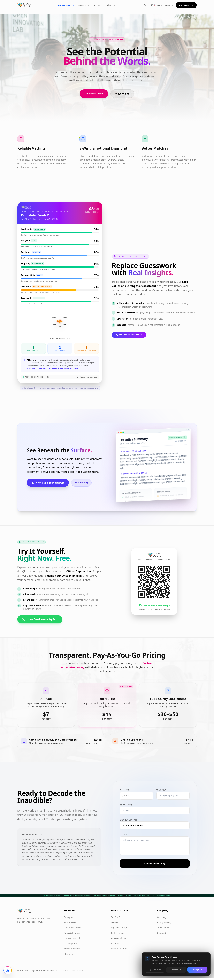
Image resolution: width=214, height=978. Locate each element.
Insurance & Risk (72, 938)
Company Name (126, 805)
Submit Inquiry (153, 863)
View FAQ (83, 482)
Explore (96, 5)
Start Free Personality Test (42, 619)
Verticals (82, 5)
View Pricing (122, 93)
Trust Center (163, 927)
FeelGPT (114, 922)
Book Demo (184, 5)
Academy (114, 943)
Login (168, 5)
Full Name (124, 790)
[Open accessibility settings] (7, 970)
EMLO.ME (115, 917)
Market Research (72, 948)
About (110, 5)
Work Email (161, 790)
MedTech (68, 954)
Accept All (197, 969)
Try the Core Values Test (127, 334)
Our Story (161, 917)
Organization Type (128, 820)
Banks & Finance (72, 933)
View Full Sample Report (50, 482)
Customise (156, 969)
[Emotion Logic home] (24, 5)
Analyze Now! (64, 5)
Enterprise (69, 917)
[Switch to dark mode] (145, 5)
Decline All (176, 969)
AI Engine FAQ (164, 922)
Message (123, 835)
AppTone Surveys (118, 927)
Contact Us (162, 933)
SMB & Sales (70, 922)
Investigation (70, 943)
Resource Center (118, 948)
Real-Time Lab (117, 933)
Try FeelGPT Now (94, 93)
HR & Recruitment (72, 927)
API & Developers (118, 938)
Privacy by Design (124, 895)
